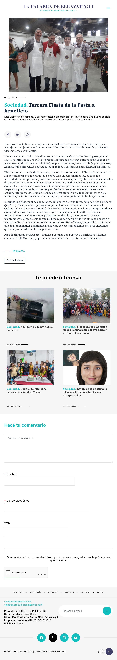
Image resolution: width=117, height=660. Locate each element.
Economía (35, 592)
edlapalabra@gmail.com (17, 601)
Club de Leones (15, 260)
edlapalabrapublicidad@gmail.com (23, 604)
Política (18, 592)
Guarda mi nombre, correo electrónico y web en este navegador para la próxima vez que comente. (58, 559)
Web (7, 522)
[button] (108, 8)
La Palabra (58, 7)
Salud (100, 592)
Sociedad (53, 592)
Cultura (85, 592)
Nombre (10, 474)
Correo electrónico (16, 500)
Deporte (69, 592)
